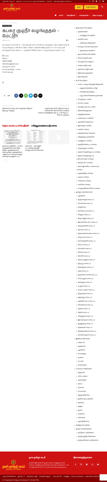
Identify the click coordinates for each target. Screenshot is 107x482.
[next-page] (7, 160)
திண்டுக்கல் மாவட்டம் (85, 267)
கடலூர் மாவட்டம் (84, 286)
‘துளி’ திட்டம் (21, 476)
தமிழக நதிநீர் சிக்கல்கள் (87, 436)
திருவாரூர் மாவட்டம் (85, 293)
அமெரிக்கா (82, 380)
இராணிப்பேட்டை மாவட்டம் (87, 222)
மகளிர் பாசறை (83, 129)
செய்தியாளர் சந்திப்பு (86, 62)
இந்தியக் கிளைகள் (83, 339)
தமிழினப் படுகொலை (86, 433)
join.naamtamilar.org (60, 467)
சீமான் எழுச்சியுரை (85, 58)
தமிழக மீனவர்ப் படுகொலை (88, 440)
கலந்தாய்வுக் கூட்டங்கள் (87, 107)
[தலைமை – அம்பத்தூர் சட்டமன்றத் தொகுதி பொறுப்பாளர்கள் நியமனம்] (35, 137)
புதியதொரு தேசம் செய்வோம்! (62, 1)
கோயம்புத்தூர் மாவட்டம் (86, 260)
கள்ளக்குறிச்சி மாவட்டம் (86, 241)
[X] (99, 1)
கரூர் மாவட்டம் (83, 271)
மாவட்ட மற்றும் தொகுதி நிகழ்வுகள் (90, 84)
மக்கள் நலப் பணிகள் (86, 118)
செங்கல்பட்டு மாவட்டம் (86, 211)
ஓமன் (80, 410)
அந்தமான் (82, 346)
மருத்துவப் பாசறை (85, 141)
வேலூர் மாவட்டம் (84, 215)
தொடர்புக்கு (97, 15)
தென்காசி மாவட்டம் (85, 327)
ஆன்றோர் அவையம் (85, 122)
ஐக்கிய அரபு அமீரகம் (85, 399)
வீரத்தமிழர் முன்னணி (86, 137)
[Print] (35, 96)
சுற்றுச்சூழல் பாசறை (85, 148)
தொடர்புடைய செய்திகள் (15, 126)
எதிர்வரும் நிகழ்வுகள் (88, 43)
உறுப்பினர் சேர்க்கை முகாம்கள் (91, 95)
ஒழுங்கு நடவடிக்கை (87, 50)
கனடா (80, 384)
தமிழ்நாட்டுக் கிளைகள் (84, 192)
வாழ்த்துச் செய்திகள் (87, 35)
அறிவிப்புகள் (83, 39)
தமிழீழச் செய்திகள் (83, 425)
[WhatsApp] (26, 96)
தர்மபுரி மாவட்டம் (84, 230)
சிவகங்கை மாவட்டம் (85, 305)
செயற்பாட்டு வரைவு (77, 476)
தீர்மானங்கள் (83, 77)
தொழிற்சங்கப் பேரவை (86, 133)
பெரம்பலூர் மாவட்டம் (85, 278)
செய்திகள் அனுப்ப (45, 476)
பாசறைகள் (84, 15)
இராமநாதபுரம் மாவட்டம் (86, 320)
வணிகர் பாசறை (84, 184)
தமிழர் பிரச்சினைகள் (84, 429)
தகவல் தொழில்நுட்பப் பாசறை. (89, 152)
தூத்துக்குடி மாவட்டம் (85, 324)
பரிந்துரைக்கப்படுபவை (44, 126)
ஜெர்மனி (81, 372)
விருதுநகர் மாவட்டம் (85, 316)
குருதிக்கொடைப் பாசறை (87, 144)
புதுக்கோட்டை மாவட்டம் (86, 301)
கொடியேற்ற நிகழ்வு (87, 92)
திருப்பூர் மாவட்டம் (84, 263)
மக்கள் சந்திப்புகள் (84, 65)
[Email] (40, 96)
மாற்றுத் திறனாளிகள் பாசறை (89, 188)
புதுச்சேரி (81, 196)
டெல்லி (81, 361)
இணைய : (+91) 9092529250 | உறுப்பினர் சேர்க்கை (31, 1)
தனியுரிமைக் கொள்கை (93, 476)
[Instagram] (93, 1)
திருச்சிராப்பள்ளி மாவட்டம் (87, 275)
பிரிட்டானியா (83, 376)
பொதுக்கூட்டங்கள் (84, 99)
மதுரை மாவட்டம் (84, 309)
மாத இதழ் (66, 476)
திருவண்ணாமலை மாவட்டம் (88, 233)
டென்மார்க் (82, 391)
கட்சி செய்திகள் (7, 26)
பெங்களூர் (82, 354)
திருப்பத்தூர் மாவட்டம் (86, 218)
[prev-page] (3, 160)
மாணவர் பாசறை (84, 181)
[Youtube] (103, 1)
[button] (102, 7)
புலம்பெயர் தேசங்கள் (84, 369)
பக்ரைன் (81, 414)
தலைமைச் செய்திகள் (84, 28)
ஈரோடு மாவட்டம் (84, 252)
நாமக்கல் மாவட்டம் (84, 248)
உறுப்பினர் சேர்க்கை (9, 476)
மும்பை (81, 357)
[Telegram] (96, 1)
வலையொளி (57, 476)
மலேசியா (81, 418)
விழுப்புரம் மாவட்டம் (85, 237)
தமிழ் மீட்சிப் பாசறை (85, 163)
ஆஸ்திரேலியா (83, 421)
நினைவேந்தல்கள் (85, 111)
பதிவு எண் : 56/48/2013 (8, 1)
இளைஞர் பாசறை (85, 126)
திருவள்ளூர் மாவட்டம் (86, 200)
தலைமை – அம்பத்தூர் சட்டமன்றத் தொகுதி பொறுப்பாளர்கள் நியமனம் (34, 148)
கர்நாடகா (81, 342)
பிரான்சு (81, 387)
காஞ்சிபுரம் (82, 207)
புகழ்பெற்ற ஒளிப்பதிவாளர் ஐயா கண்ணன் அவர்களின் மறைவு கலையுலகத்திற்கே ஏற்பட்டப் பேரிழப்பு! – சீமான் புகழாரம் (53, 111)
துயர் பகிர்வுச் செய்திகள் (87, 54)
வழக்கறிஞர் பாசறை (85, 173)
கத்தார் (80, 406)
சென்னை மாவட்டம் (85, 203)
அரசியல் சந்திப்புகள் (85, 69)
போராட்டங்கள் (83, 103)
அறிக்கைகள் (83, 32)
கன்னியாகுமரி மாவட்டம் (87, 335)
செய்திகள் (71, 15)
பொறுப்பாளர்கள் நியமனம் (88, 47)
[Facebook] (89, 1)
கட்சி (61, 15)
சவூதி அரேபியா (84, 395)
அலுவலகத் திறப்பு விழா (89, 88)
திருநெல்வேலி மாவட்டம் (87, 331)
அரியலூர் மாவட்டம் (85, 282)
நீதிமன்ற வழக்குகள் (85, 73)
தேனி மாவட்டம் (83, 312)
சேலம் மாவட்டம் (84, 245)
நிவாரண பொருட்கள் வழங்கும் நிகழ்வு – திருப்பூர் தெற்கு (17, 109)
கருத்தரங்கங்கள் (84, 114)
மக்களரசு (49, 1)
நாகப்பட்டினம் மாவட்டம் (86, 290)
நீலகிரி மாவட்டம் (84, 256)
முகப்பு (4, 23)
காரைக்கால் (82, 365)
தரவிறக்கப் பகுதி (32, 476)
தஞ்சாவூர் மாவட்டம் (85, 297)
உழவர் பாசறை (83, 177)
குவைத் (81, 402)
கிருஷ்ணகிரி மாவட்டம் (86, 226)
